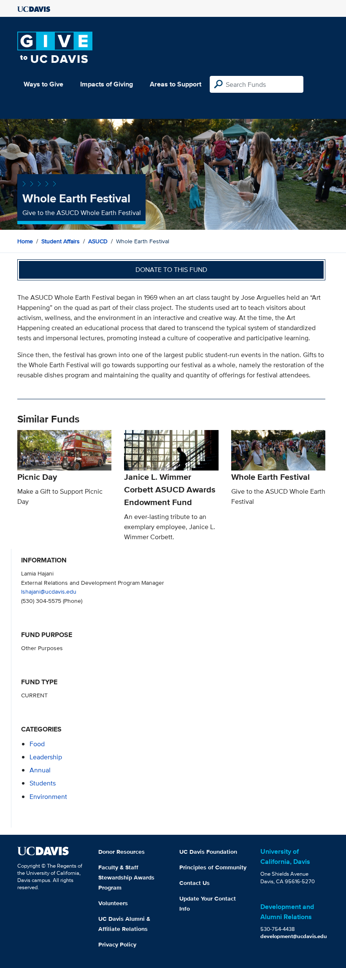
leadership (46, 757)
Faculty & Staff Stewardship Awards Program (126, 877)
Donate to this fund (171, 269)
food (37, 744)
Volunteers (113, 903)
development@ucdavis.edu (293, 936)
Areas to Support (175, 84)
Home (25, 241)
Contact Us (194, 883)
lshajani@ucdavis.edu (48, 591)
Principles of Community (212, 867)
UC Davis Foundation (208, 851)
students (43, 783)
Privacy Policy (117, 944)
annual (40, 770)
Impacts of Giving (106, 84)
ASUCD (98, 241)
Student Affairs (60, 241)
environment (48, 796)
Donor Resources (121, 851)
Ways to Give (43, 84)
